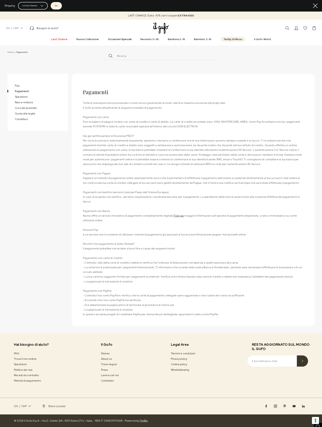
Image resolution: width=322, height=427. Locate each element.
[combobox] (163, 56)
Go (56, 5)
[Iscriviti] (302, 361)
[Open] (213, 55)
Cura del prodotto (26, 108)
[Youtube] (294, 406)
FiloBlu (144, 420)
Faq (17, 85)
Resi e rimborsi (24, 102)
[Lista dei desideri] (305, 28)
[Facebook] (266, 406)
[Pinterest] (284, 406)
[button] (161, 15)
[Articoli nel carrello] (314, 28)
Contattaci (21, 119)
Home (10, 52)
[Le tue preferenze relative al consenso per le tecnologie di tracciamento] (315, 420)
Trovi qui (178, 215)
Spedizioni (21, 96)
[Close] (315, 6)
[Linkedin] (303, 406)
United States (29, 5)
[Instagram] (275, 406)
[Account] (296, 28)
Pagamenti (22, 91)
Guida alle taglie (25, 113)
